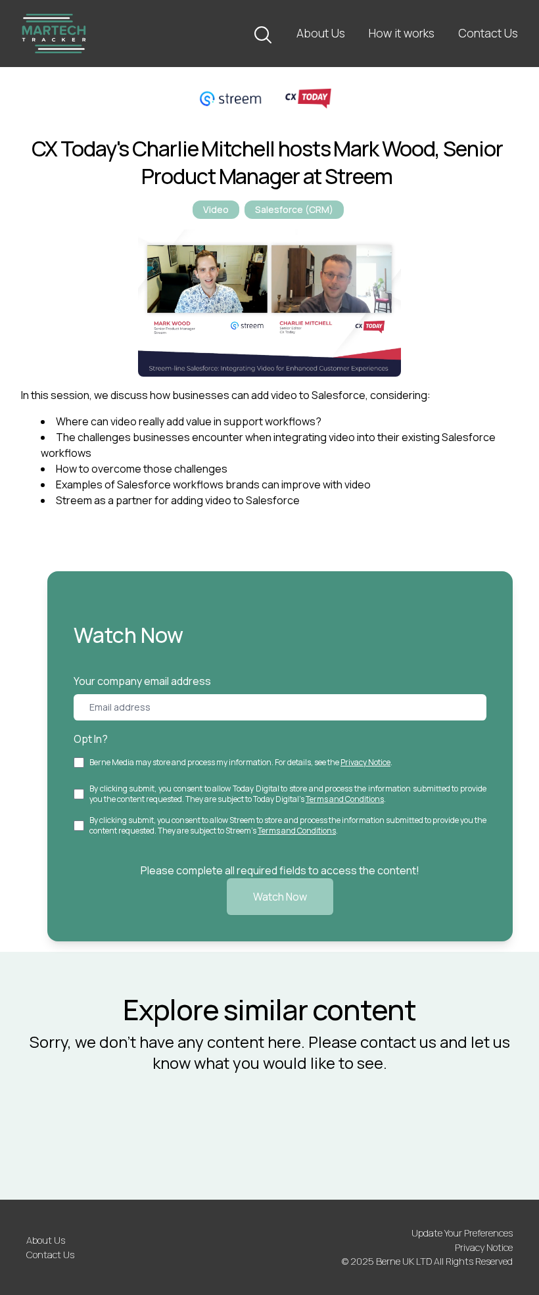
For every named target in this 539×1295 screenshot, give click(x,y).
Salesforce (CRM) (294, 209)
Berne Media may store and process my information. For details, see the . (240, 762)
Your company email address (142, 681)
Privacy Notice (365, 762)
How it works (401, 33)
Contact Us (488, 33)
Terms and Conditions (345, 799)
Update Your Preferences (462, 1233)
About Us (320, 33)
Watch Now (280, 896)
